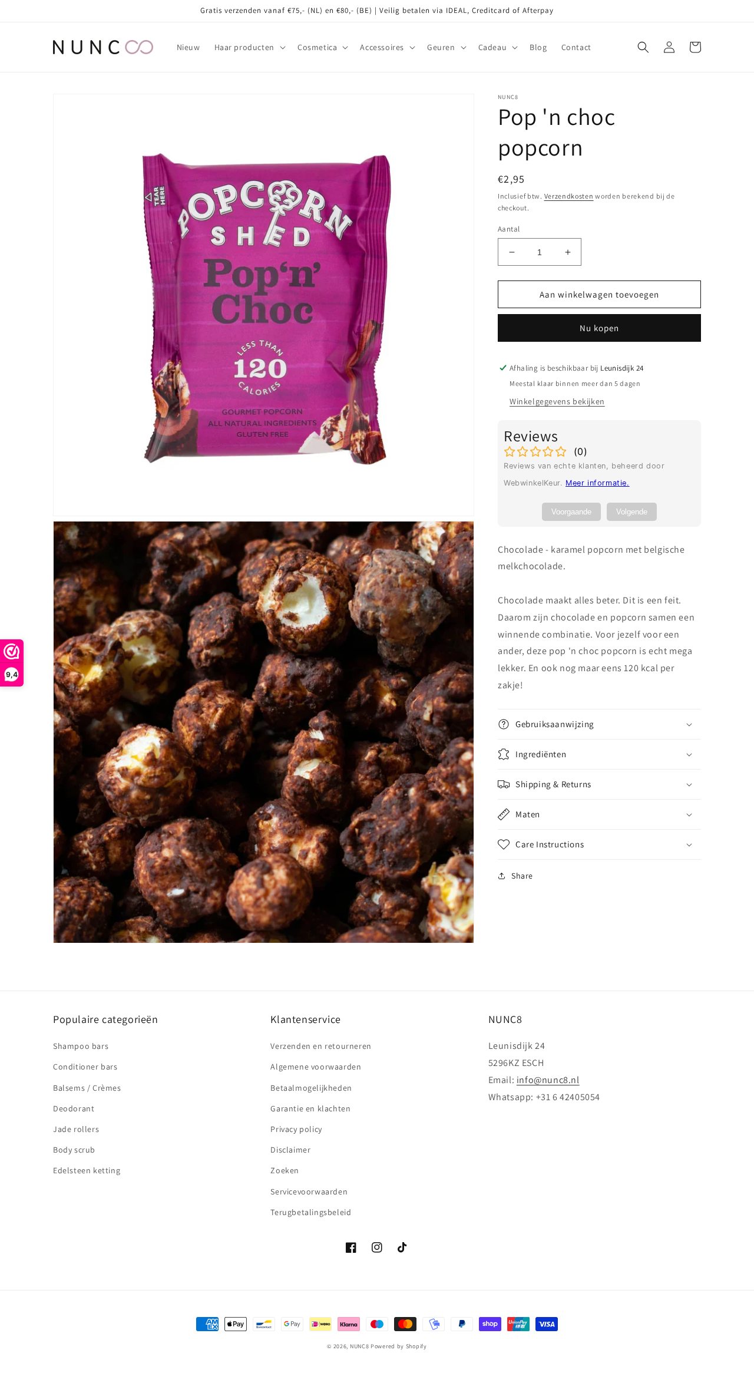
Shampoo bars (80, 1046)
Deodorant (73, 1108)
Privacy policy (296, 1129)
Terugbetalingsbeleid (310, 1212)
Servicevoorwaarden (309, 1191)
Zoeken (284, 1170)
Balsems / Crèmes (87, 1087)
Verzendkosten (569, 196)
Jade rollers (76, 1129)
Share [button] (522, 875)
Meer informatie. (598, 482)
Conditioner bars (85, 1066)
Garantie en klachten (310, 1108)
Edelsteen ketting (86, 1170)
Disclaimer (290, 1149)
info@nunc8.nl (548, 1080)
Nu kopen (599, 328)
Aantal (509, 229)
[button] (248, 47)
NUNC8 (359, 1346)
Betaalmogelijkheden (311, 1087)
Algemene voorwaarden (315, 1066)
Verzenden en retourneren (320, 1046)
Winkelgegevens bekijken (557, 401)
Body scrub (74, 1149)
